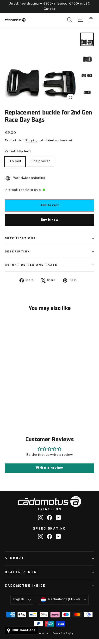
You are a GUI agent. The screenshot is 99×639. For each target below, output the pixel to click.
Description (17, 251)
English (18, 599)
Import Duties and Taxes (31, 264)
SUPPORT (14, 558)
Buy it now (49, 220)
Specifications (20, 238)
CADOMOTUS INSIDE (25, 586)
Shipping (31, 140)
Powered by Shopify (63, 633)
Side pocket (40, 160)
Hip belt (15, 160)
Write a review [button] (49, 468)
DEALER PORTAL (22, 572)
